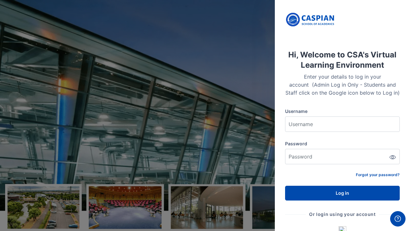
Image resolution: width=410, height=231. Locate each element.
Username (296, 111)
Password (296, 143)
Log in (342, 193)
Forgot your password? (378, 174)
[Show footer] (398, 219)
